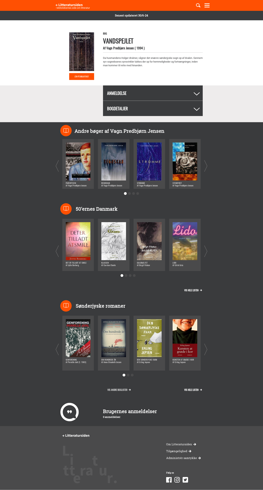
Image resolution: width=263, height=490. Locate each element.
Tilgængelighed (176, 451)
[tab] (153, 93)
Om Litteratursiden (179, 444)
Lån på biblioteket (82, 76)
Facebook (169, 480)
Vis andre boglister (117, 390)
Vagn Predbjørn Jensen (120, 47)
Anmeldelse (116, 93)
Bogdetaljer (117, 108)
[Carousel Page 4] (137, 193)
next (206, 166)
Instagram (177, 480)
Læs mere (75, 183)
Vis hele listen (191, 290)
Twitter (185, 480)
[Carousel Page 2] (129, 193)
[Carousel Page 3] (133, 193)
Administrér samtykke (181, 458)
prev (57, 166)
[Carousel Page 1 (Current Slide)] (125, 193)
